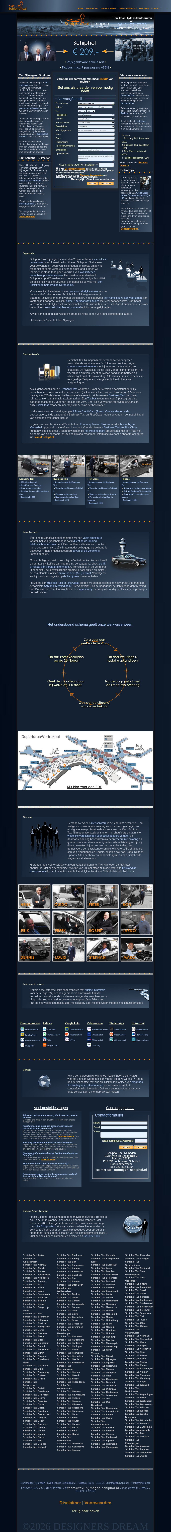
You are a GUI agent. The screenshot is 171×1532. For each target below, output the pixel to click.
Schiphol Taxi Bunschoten (36, 1349)
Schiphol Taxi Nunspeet (103, 1372)
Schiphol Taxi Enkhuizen (70, 1271)
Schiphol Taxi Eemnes (34, 1444)
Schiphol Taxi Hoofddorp (70, 1408)
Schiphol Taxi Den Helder (36, 1395)
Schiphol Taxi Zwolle (136, 1456)
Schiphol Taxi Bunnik (34, 1346)
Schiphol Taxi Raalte (101, 1418)
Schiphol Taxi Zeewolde (137, 1430)
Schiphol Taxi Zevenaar (137, 1436)
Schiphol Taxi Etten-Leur (70, 1285)
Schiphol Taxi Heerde (68, 1359)
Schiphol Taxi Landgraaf (103, 1265)
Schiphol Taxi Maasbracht (104, 1300)
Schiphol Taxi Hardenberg (70, 1340)
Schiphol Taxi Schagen (137, 1258)
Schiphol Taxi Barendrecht (36, 1294)
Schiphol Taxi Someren (137, 1297)
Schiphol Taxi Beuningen (36, 1316)
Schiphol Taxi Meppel (102, 1317)
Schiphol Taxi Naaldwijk (103, 1337)
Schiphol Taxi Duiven (34, 1437)
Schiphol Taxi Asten (33, 1287)
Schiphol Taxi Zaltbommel (138, 1427)
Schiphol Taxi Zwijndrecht (138, 1452)
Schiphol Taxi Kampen (68, 1450)
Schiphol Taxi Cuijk (33, 1369)
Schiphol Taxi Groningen (70, 1327)
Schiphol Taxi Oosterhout (104, 1395)
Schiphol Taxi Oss (100, 1398)
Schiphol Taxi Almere (34, 1271)
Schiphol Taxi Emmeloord (70, 1265)
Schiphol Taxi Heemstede (70, 1356)
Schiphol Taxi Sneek (135, 1290)
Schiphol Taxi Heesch (68, 1375)
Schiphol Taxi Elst (66, 1262)
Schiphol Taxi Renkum (103, 1427)
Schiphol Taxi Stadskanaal (139, 1303)
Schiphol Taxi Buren (33, 1353)
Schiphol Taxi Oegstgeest (104, 1379)
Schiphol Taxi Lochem (102, 1287)
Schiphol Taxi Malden (102, 1310)
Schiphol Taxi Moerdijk (103, 1327)
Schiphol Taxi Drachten (35, 1424)
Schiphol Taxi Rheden (102, 1430)
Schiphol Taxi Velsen (136, 1355)
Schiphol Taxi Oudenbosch (105, 1408)
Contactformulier (129, 229)
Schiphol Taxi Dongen (34, 1417)
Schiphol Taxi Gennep (68, 1307)
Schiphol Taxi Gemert (68, 1300)
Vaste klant (92, 9)
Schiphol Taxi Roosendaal (104, 1447)
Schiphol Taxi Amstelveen (36, 1274)
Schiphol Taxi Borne (33, 1330)
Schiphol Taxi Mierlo (102, 1323)
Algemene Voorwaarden (91, 175)
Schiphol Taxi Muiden (102, 1333)
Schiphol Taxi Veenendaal (138, 1339)
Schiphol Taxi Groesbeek (70, 1323)
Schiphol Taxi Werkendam (138, 1401)
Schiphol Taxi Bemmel (34, 1300)
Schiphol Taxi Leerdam (103, 1271)
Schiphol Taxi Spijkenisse (138, 1300)
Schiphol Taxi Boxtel (33, 1336)
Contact (155, 9)
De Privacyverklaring (75, 169)
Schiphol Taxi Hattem (68, 1349)
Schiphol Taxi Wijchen (136, 1411)
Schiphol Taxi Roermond (104, 1444)
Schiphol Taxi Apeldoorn (36, 1278)
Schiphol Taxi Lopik (101, 1294)
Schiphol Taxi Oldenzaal (103, 1389)
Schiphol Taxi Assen (33, 1284)
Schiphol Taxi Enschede (69, 1275)
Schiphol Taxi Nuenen (102, 1369)
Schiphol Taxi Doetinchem (36, 1414)
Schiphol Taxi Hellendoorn (71, 1382)
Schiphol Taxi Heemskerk (70, 1353)
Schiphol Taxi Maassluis (103, 1304)
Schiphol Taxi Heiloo (68, 1378)
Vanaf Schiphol (109, 9)
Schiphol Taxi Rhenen (102, 1434)
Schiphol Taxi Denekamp (36, 1391)
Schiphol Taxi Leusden (103, 1284)
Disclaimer (70, 1502)
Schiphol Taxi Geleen (68, 1297)
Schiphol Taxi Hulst (67, 1430)
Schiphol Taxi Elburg (68, 1258)
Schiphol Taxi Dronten (34, 1427)
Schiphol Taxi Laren (101, 1268)
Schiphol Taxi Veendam (137, 1336)
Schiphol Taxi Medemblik (104, 1314)
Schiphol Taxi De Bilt (34, 1378)
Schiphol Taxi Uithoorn (137, 1326)
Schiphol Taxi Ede (32, 1440)
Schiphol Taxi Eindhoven (70, 1255)
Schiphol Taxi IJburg (68, 1434)
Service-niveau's (128, 9)
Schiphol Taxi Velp (135, 1352)
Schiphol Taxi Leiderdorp (104, 1278)
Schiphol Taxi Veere (135, 1342)
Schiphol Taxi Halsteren (69, 1336)
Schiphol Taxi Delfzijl (34, 1388)
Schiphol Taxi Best (32, 1313)
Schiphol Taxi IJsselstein (70, 1443)
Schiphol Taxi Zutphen (137, 1449)
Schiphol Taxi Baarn (33, 1291)
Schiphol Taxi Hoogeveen (70, 1411)
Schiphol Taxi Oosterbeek (104, 1392)
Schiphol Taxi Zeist (135, 1433)
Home (80, 9)
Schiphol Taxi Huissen (68, 1424)
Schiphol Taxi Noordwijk (104, 1366)
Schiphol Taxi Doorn (33, 1421)
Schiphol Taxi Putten (102, 1414)
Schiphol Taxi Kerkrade (103, 1255)
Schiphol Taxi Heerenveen (70, 1362)
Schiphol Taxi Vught (135, 1381)
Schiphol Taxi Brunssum (36, 1343)
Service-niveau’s (66, 1136)
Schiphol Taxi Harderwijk (70, 1343)
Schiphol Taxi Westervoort (138, 1404)
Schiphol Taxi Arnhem (34, 1281)
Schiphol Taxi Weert (135, 1397)
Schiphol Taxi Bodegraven (36, 1326)
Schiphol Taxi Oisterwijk (103, 1385)
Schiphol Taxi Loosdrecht (104, 1291)
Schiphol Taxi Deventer (35, 1401)
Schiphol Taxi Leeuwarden (105, 1274)
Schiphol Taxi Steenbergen (139, 1306)
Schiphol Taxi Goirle (67, 1314)
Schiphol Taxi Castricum (35, 1365)
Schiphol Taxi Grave (67, 1320)
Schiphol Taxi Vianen (136, 1365)
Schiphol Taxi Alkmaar (34, 1265)
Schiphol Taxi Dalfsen (34, 1375)
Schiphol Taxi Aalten (33, 1255)
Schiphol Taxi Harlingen (69, 1346)
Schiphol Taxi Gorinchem (70, 1317)
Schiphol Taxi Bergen (34, 1304)
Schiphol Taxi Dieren (34, 1408)
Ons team (144, 9)
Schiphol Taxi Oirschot (103, 1382)
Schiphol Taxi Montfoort (103, 1330)
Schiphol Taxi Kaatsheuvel (70, 1446)
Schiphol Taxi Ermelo (68, 1281)
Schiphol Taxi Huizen (68, 1427)
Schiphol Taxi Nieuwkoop (104, 1346)
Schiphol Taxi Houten (68, 1421)
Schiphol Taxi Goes (67, 1310)
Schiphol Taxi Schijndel (137, 1268)
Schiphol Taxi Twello (136, 1319)
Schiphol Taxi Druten (34, 1434)
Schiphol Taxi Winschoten (138, 1420)
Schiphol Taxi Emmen (68, 1268)
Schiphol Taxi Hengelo (68, 1398)
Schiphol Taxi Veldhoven (138, 1349)
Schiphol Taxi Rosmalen (137, 1255)
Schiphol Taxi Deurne (34, 1398)
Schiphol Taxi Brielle (34, 1340)
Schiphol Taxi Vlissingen (138, 1375)
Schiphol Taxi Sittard (136, 1284)
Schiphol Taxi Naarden (103, 1340)
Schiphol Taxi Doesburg (35, 1411)
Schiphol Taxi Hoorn (67, 1414)
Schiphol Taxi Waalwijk (137, 1385)
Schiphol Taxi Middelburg (104, 1320)
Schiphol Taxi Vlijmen (136, 1372)
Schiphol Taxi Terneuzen (138, 1313)
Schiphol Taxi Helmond (69, 1391)
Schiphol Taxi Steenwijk (137, 1310)
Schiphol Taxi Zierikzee (137, 1446)
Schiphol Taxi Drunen (34, 1430)
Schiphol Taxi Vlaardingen (139, 1368)
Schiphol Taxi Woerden (137, 1423)
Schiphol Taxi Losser (102, 1297)
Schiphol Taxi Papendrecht (105, 1411)
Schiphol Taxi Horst (67, 1417)
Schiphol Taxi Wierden (137, 1407)
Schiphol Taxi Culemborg (36, 1372)
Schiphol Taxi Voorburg (137, 1378)
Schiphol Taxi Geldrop (68, 1294)
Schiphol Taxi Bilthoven (35, 1320)
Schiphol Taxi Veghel (136, 1345)
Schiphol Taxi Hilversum (69, 1404)
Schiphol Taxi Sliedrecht (138, 1287)
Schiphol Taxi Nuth (101, 1375)
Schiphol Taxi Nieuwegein (104, 1343)
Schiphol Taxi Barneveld (35, 1297)
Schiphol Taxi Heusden (69, 1401)
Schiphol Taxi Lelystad (103, 1281)
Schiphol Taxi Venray (136, 1362)
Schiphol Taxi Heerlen (68, 1372)
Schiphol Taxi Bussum (34, 1356)
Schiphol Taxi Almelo (34, 1268)
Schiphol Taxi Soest (135, 1293)
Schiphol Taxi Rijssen (102, 1440)
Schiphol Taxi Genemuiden (71, 1304)
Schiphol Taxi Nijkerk (102, 1356)
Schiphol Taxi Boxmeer (35, 1333)
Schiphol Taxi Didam (34, 1404)
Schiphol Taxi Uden (135, 1323)
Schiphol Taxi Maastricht (104, 1307)
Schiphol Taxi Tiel (134, 1316)
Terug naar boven (85, 1511)
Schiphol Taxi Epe (66, 1278)
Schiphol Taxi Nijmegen (103, 1359)
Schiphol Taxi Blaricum (35, 1323)
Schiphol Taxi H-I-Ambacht (71, 1395)
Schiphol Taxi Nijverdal (103, 1362)
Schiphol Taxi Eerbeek (34, 1447)
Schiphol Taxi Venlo (135, 1358)
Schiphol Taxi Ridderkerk (104, 1437)
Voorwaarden (97, 1502)
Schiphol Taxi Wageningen (139, 1394)
